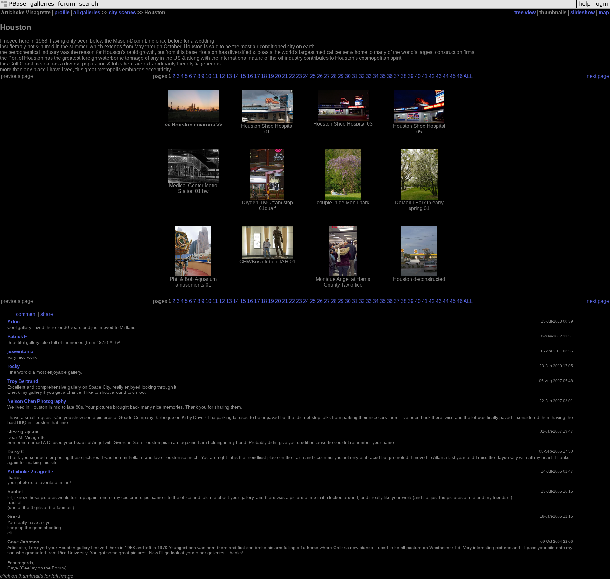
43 (439, 76)
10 (208, 76)
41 (425, 76)
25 (313, 76)
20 (278, 76)
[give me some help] (584, 7)
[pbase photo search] (88, 7)
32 (362, 76)
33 (369, 76)
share (46, 314)
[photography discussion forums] (66, 7)
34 (376, 76)
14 (236, 76)
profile (62, 12)
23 (299, 76)
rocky (13, 366)
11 (215, 76)
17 (257, 76)
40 (418, 76)
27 (327, 76)
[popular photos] (338, 7)
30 (348, 76)
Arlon (13, 321)
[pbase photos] (14, 7)
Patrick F (17, 336)
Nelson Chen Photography (36, 401)
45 (453, 76)
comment (26, 314)
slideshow (582, 12)
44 (446, 76)
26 (320, 76)
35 (383, 76)
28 (334, 76)
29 (341, 76)
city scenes (122, 12)
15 (243, 76)
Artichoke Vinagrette (30, 471)
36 (390, 76)
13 (229, 76)
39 (411, 76)
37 (397, 76)
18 (264, 76)
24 (306, 76)
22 (292, 76)
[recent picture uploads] (42, 7)
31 (355, 76)
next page (598, 76)
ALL (468, 76)
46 (460, 76)
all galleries (86, 12)
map (604, 12)
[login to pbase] (601, 7)
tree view (525, 12)
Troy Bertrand (22, 381)
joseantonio (20, 351)
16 (250, 76)
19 (271, 76)
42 (432, 76)
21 (285, 76)
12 (222, 76)
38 (404, 76)
